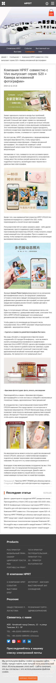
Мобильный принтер (17, 553)
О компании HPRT (14, 48)
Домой (3, 57)
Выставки (17, 52)
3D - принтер (34, 560)
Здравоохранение (37, 611)
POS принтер (13, 550)
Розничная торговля (38, 607)
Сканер (10, 557)
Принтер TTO (34, 557)
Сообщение (30, 52)
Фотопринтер (35, 564)
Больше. (47, 493)
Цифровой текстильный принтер (17, 560)
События (28, 48)
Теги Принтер (35, 550)
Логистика (12, 611)
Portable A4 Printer (17, 567)
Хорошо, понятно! (28, 678)
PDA (9, 564)
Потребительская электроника (38, 553)
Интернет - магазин (38, 582)
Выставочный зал (42, 48)
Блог (40, 52)
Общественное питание (17, 607)
